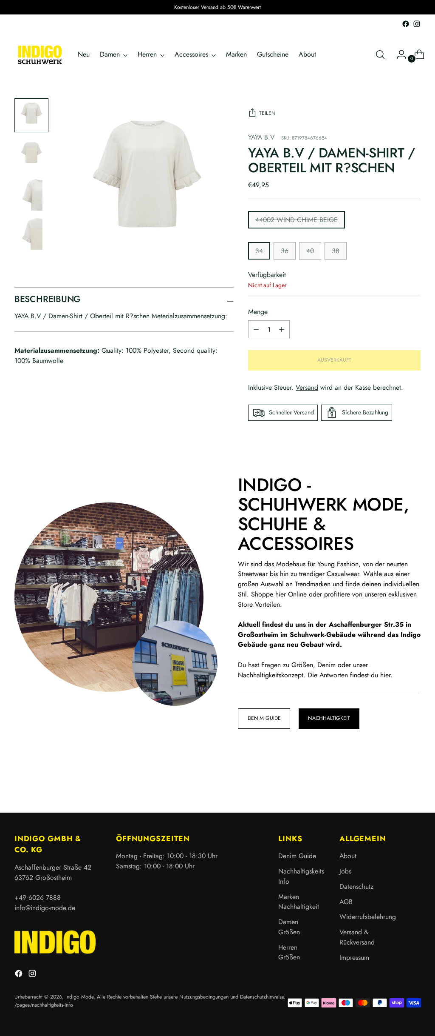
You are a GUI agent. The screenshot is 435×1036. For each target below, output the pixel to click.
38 (335, 251)
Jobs (345, 871)
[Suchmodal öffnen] (380, 54)
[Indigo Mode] (39, 54)
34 (259, 251)
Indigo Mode (79, 997)
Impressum (354, 957)
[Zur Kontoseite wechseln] (398, 54)
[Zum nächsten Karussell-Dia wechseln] (413, 783)
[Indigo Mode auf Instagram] (417, 24)
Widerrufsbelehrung (367, 917)
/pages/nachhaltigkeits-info (43, 1005)
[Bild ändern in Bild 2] (31, 154)
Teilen (267, 113)
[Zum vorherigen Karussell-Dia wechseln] (394, 783)
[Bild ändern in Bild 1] (31, 115)
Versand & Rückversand (357, 937)
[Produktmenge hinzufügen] (256, 329)
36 (284, 251)
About (347, 856)
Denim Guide (297, 856)
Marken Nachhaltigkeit (298, 902)
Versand (307, 387)
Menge (258, 312)
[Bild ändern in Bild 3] (31, 194)
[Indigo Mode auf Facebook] (406, 24)
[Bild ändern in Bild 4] (31, 233)
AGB (346, 902)
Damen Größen (289, 927)
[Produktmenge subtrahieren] (281, 329)
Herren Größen (289, 952)
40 (310, 251)
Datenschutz (356, 886)
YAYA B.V (261, 137)
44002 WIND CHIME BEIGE (296, 220)
